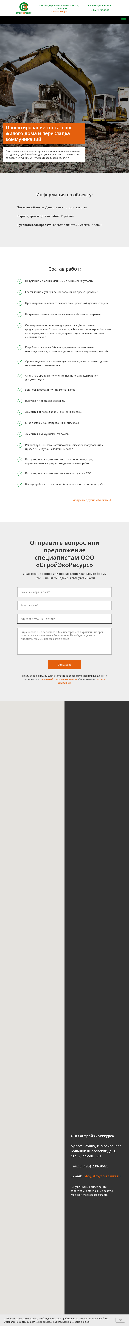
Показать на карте (59, 11)
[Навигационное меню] (123, 19)
